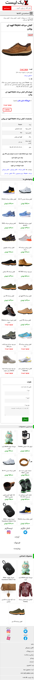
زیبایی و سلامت (29, 655)
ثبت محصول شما (28, 670)
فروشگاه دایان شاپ (23, 100)
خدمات (31, 662)
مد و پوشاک (30, 651)
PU (14, 173)
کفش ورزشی (13, 170)
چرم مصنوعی (19, 173)
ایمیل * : (27, 398)
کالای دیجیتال (29, 648)
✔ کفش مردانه (28, 76)
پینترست (17, 548)
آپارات (17, 536)
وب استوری (30, 665)
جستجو (7, 8)
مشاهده (7, 110)
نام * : (28, 390)
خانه (32, 644)
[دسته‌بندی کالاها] (31, 13)
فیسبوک (17, 542)
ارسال (25, 419)
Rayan (26, 173)
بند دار (6, 173)
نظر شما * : (26, 405)
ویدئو (32, 658)
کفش (10, 173)
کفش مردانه (22, 170)
